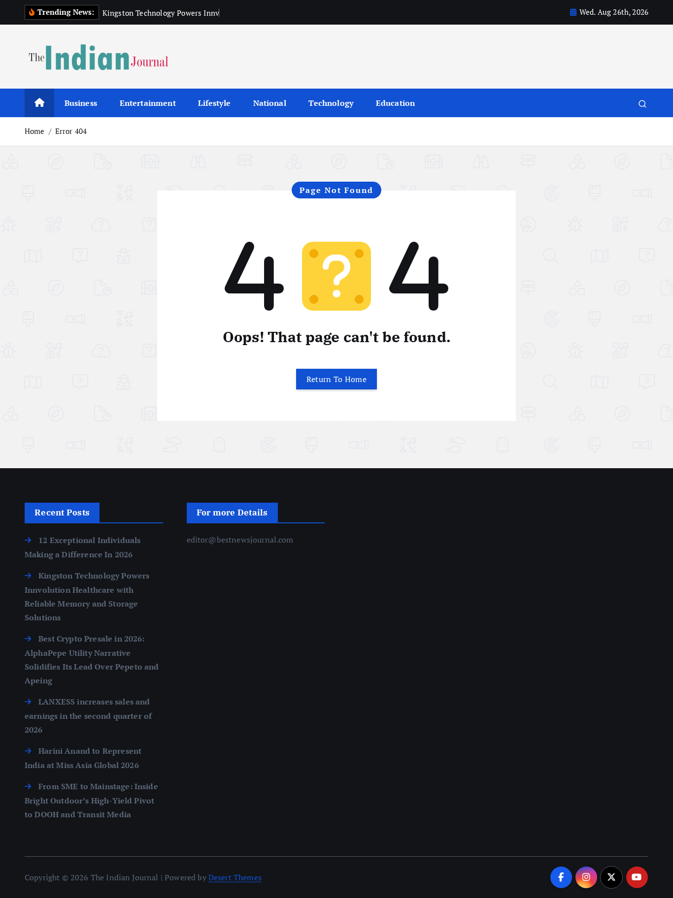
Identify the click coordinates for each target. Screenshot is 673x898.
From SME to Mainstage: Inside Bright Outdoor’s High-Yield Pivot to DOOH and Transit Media (91, 800)
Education (395, 102)
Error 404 (71, 131)
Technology (330, 102)
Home (35, 131)
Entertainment (148, 102)
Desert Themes (235, 877)
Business (81, 102)
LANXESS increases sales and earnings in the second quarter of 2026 (88, 715)
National (269, 102)
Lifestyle (214, 102)
